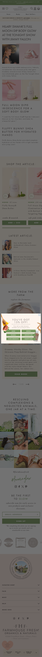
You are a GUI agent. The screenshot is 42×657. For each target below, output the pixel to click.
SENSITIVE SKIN (29, 335)
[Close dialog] (39, 315)
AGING (13, 331)
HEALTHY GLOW (29, 338)
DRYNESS (28, 331)
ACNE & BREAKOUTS (13, 338)
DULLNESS (13, 335)
